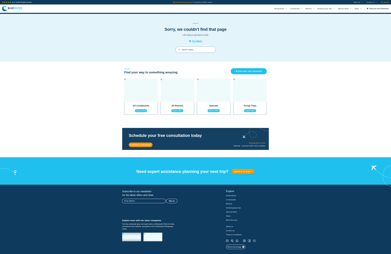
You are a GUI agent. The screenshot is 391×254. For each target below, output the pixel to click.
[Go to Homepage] (12, 8)
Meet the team (231, 220)
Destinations (279, 8)
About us (357, 2)
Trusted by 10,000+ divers (192, 2)
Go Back (197, 41)
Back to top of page (234, 247)
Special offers (343, 8)
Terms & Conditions (234, 235)
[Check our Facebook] (249, 241)
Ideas (357, 8)
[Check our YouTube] (254, 240)
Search (386, 2)
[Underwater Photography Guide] (152, 237)
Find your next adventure (379, 8)
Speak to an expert (243, 171)
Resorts (309, 8)
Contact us (370, 2)
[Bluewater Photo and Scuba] (131, 237)
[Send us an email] (227, 241)
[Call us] (232, 241)
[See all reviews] (6, 2)
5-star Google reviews (22, 2)
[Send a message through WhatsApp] (237, 241)
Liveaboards (295, 8)
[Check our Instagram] (244, 241)
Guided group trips (324, 8)
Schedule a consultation (140, 145)
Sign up (172, 201)
